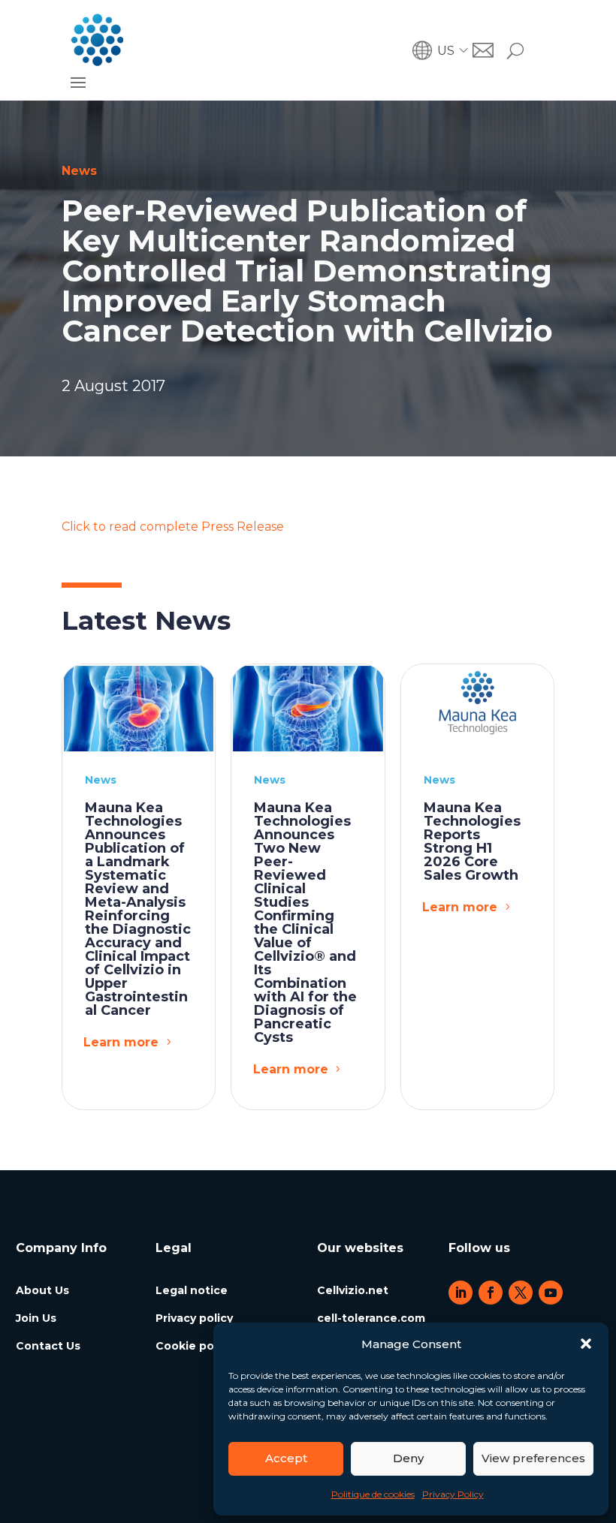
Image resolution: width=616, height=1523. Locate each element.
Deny (408, 1458)
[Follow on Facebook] (491, 1293)
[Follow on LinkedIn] (460, 1293)
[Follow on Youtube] (551, 1293)
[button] (585, 1343)
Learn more (121, 1042)
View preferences (533, 1458)
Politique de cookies (373, 1494)
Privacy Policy (453, 1494)
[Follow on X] (521, 1293)
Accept (286, 1458)
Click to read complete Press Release (173, 526)
